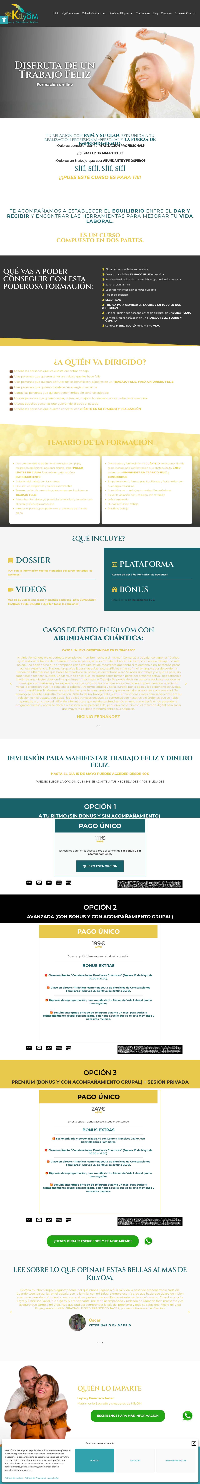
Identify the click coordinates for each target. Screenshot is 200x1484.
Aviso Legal (53, 1478)
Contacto (166, 13)
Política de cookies (14, 1478)
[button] (4, 20)
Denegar (135, 1460)
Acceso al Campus (185, 13)
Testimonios (143, 13)
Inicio (56, 13)
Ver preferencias (175, 1460)
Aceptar (94, 1460)
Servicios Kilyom (119, 13)
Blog (155, 13)
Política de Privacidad (35, 1478)
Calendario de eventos (94, 13)
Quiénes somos (70, 13)
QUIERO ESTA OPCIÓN (100, 866)
